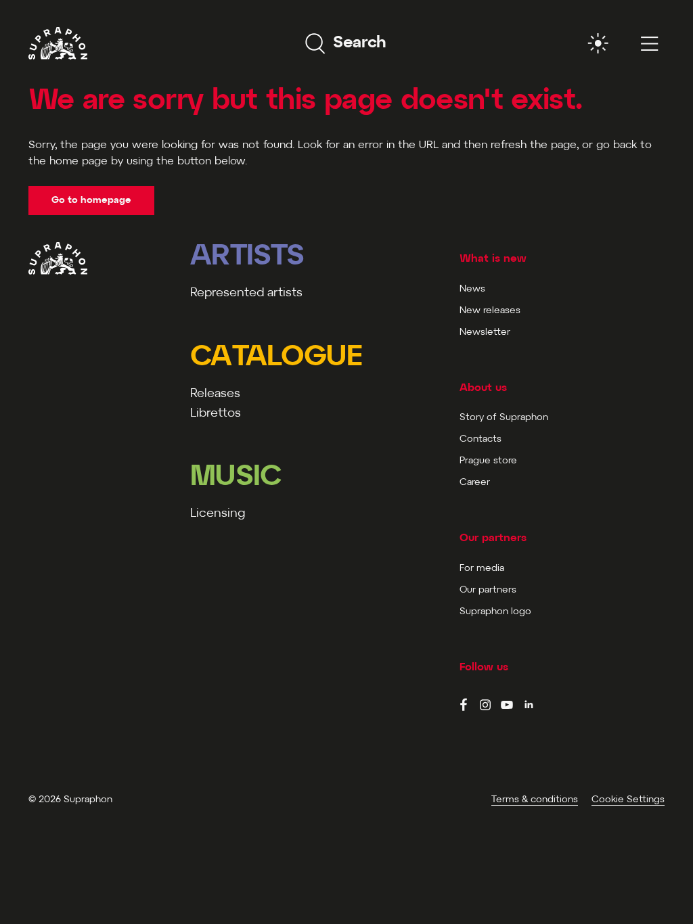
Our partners (488, 590)
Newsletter (485, 332)
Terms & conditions (534, 799)
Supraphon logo (495, 611)
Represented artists (246, 293)
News (472, 289)
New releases (490, 310)
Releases (215, 394)
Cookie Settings (628, 799)
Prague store (488, 461)
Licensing (217, 513)
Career (475, 482)
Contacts (480, 439)
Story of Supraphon (504, 417)
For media (482, 568)
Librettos (215, 413)
